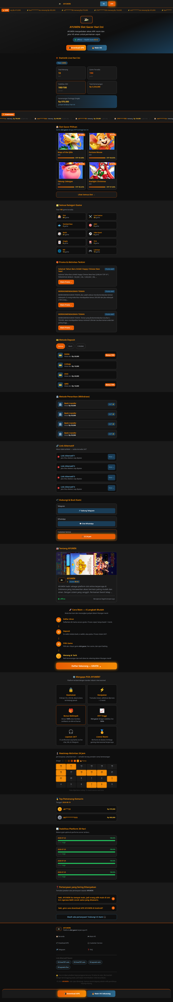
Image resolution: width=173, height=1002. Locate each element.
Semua (60, 346)
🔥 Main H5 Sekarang (101, 993)
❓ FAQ (90, 950)
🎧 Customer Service (95, 943)
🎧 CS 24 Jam (86, 536)
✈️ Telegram (60, 950)
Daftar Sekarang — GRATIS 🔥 (87, 666)
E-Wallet (81, 346)
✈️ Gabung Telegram (86, 511)
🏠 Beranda (60, 936)
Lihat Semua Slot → (86, 194)
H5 (104, 4)
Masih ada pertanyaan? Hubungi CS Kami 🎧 (86, 917)
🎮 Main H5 (92, 936)
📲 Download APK (76, 48)
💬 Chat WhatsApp (87, 524)
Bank (70, 346)
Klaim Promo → (66, 282)
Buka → (111, 457)
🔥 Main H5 (97, 48)
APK (111, 4)
